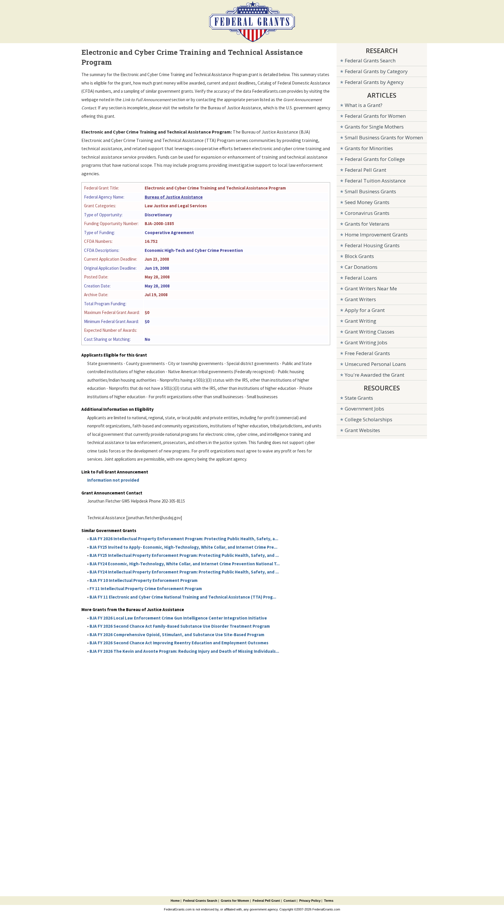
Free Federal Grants (367, 353)
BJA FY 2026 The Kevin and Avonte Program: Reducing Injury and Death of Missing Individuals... (184, 651)
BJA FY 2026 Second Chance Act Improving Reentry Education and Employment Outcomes (179, 642)
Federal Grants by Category (376, 71)
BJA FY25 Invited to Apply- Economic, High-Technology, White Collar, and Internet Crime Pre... (183, 547)
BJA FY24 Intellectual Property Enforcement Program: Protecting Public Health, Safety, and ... (184, 572)
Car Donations (361, 267)
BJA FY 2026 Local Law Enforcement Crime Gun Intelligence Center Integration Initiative (178, 618)
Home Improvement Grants (376, 234)
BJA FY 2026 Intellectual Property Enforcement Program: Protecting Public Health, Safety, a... (184, 538)
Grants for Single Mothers (374, 126)
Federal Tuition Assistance (375, 180)
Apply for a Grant (365, 310)
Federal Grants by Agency (374, 82)
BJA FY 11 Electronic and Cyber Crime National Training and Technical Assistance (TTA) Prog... (183, 597)
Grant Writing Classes (369, 331)
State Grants (359, 397)
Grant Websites (362, 430)
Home (175, 900)
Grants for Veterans (367, 223)
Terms (328, 900)
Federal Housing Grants (372, 245)
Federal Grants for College (375, 159)
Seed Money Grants (367, 202)
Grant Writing (360, 320)
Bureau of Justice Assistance (174, 197)
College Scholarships (368, 419)
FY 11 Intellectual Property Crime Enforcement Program (146, 588)
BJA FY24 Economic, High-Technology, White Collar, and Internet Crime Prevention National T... (185, 563)
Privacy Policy (310, 900)
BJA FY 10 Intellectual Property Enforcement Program (143, 580)
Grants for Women (235, 900)
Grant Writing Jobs (366, 342)
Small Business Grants (370, 191)
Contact (290, 900)
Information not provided (113, 480)
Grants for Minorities (369, 148)
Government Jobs (364, 408)
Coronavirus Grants (367, 213)
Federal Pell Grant (365, 169)
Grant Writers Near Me (371, 288)
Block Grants (359, 256)
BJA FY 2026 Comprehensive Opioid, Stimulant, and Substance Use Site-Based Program (177, 634)
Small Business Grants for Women (384, 137)
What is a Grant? (363, 105)
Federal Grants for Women (375, 116)
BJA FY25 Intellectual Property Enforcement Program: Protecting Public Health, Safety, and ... (184, 555)
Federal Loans (361, 277)
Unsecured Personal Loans (375, 364)
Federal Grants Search (370, 60)
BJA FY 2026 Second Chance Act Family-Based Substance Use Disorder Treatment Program (180, 626)
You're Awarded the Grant (374, 374)
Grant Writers (360, 299)
